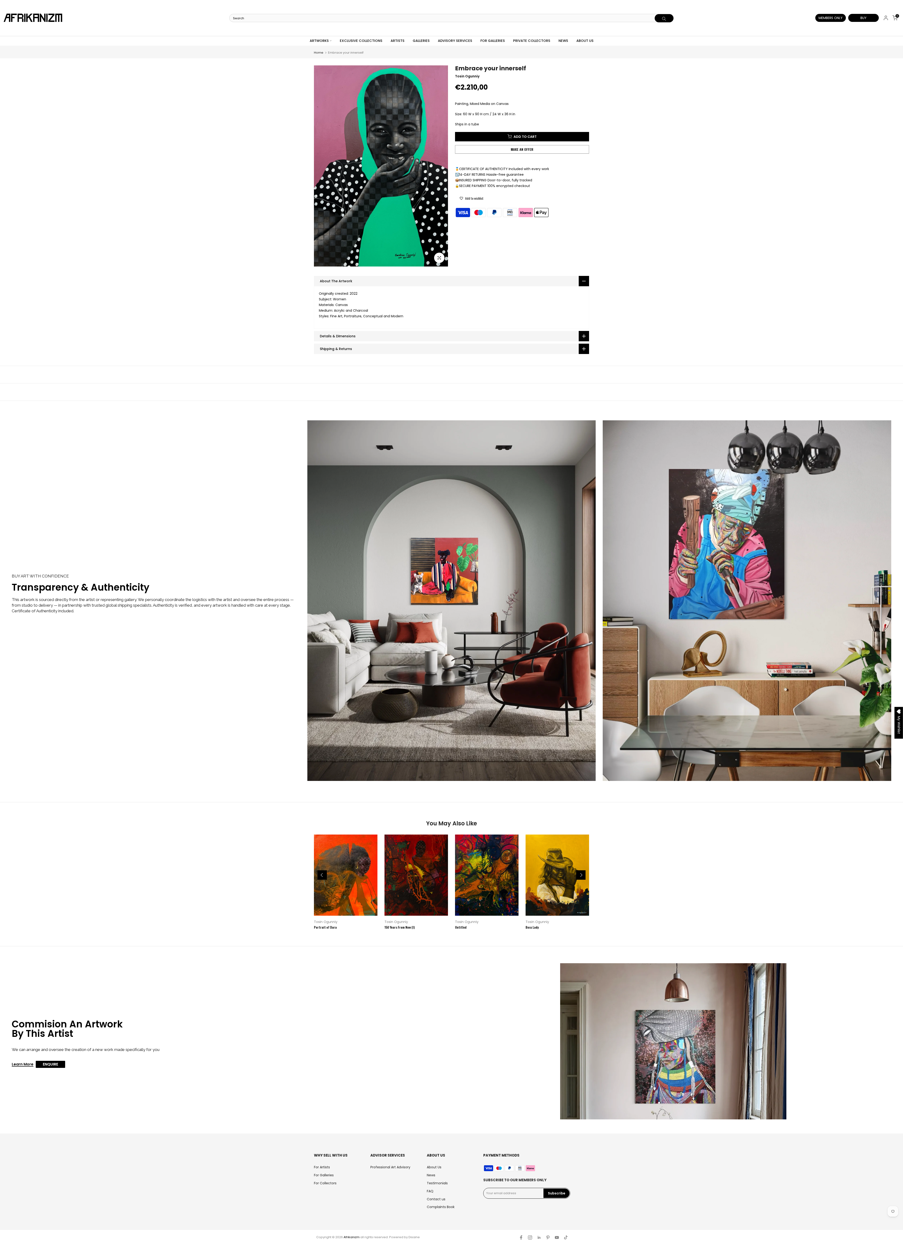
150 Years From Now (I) (399, 927)
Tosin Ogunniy (325, 921)
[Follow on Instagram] (530, 1237)
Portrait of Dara (325, 927)
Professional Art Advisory (390, 1167)
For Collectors (325, 1183)
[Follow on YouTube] (557, 1237)
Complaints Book (441, 1207)
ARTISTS (397, 40)
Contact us (436, 1199)
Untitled (461, 927)
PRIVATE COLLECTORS (531, 40)
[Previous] (322, 875)
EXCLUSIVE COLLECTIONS (361, 40)
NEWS (563, 40)
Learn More (22, 1064)
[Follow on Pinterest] (548, 1237)
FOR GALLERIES (492, 40)
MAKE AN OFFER (522, 149)
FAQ (430, 1191)
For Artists (322, 1167)
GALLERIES (421, 40)
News (431, 1175)
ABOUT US (585, 40)
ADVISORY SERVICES (455, 40)
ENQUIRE (50, 1064)
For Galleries (324, 1175)
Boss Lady (532, 927)
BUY (863, 18)
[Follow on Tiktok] (566, 1237)
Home (318, 52)
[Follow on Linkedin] (539, 1237)
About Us (434, 1167)
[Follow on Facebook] (521, 1237)
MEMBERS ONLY (831, 18)
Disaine (414, 1237)
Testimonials (437, 1183)
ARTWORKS (319, 40)
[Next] (581, 875)
